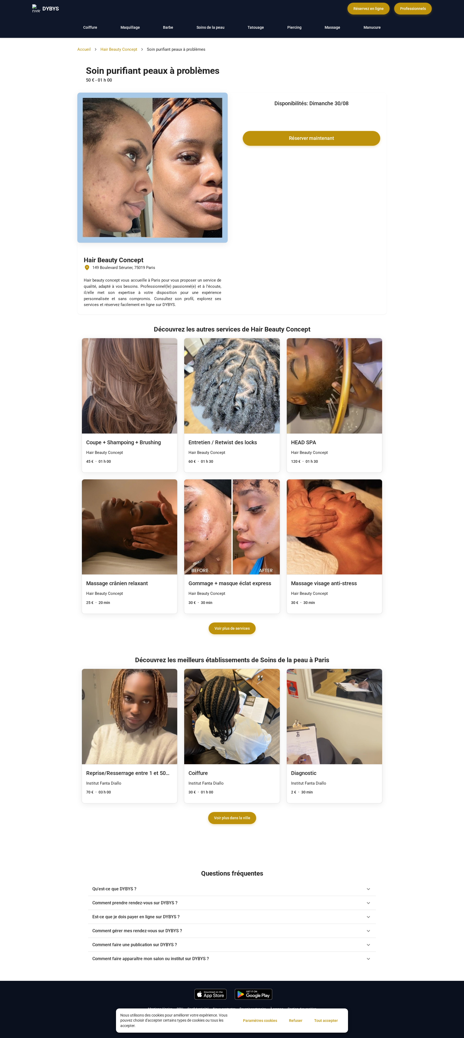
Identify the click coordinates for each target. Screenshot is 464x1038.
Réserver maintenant (311, 138)
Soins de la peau (210, 27)
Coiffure (90, 27)
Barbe (168, 27)
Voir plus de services (232, 628)
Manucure (372, 27)
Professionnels (413, 8)
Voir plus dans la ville (232, 818)
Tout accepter (326, 1020)
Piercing (294, 27)
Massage (332, 27)
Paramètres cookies (260, 1020)
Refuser (295, 1020)
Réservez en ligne (368, 8)
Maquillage (130, 27)
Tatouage (256, 27)
